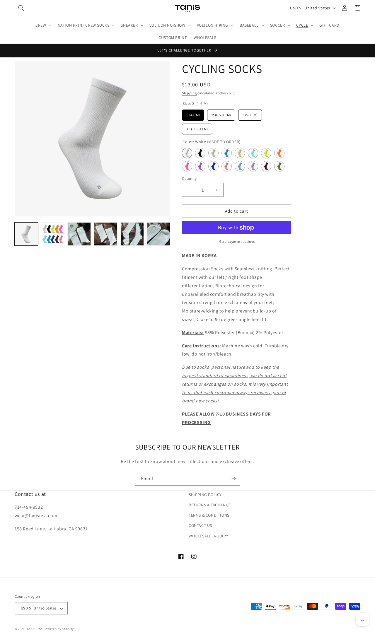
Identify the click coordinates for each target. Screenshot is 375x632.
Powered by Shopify (59, 629)
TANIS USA (35, 629)
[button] (21, 7)
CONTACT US (200, 525)
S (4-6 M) (193, 114)
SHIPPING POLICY (205, 494)
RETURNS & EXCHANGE (210, 505)
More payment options (237, 242)
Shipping (189, 93)
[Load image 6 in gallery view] (132, 234)
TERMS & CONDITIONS (209, 515)
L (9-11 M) (250, 114)
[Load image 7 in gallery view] (158, 234)
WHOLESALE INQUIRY (208, 536)
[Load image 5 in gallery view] (105, 234)
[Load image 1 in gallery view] (26, 234)
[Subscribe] (233, 479)
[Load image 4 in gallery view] (79, 234)
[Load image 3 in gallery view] (52, 234)
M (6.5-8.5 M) (221, 114)
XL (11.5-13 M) (197, 127)
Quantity (189, 178)
